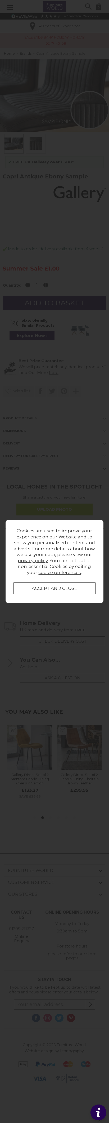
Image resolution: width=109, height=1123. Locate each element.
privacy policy (33, 560)
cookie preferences (59, 572)
